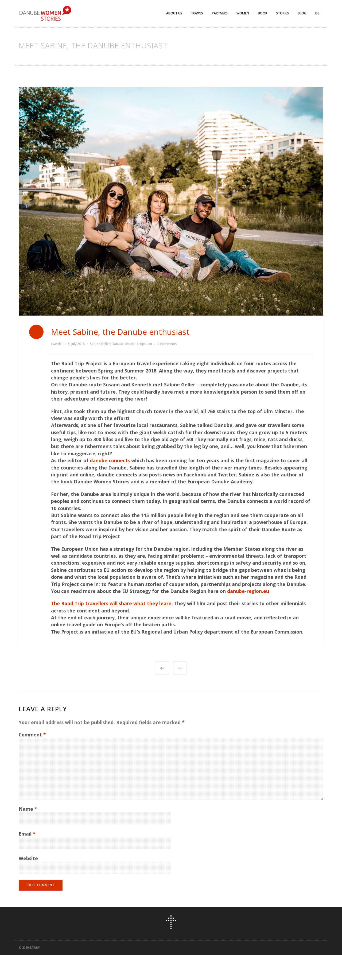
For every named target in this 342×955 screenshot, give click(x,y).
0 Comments (167, 343)
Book (262, 13)
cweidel (57, 343)
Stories (282, 13)
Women (242, 13)
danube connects (110, 460)
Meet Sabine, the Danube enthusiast (120, 331)
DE (317, 13)
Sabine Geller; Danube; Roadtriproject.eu (121, 343)
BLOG (302, 13)
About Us (174, 13)
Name (28, 809)
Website (28, 858)
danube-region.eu (248, 591)
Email (27, 833)
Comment (32, 734)
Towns (197, 13)
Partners (220, 13)
